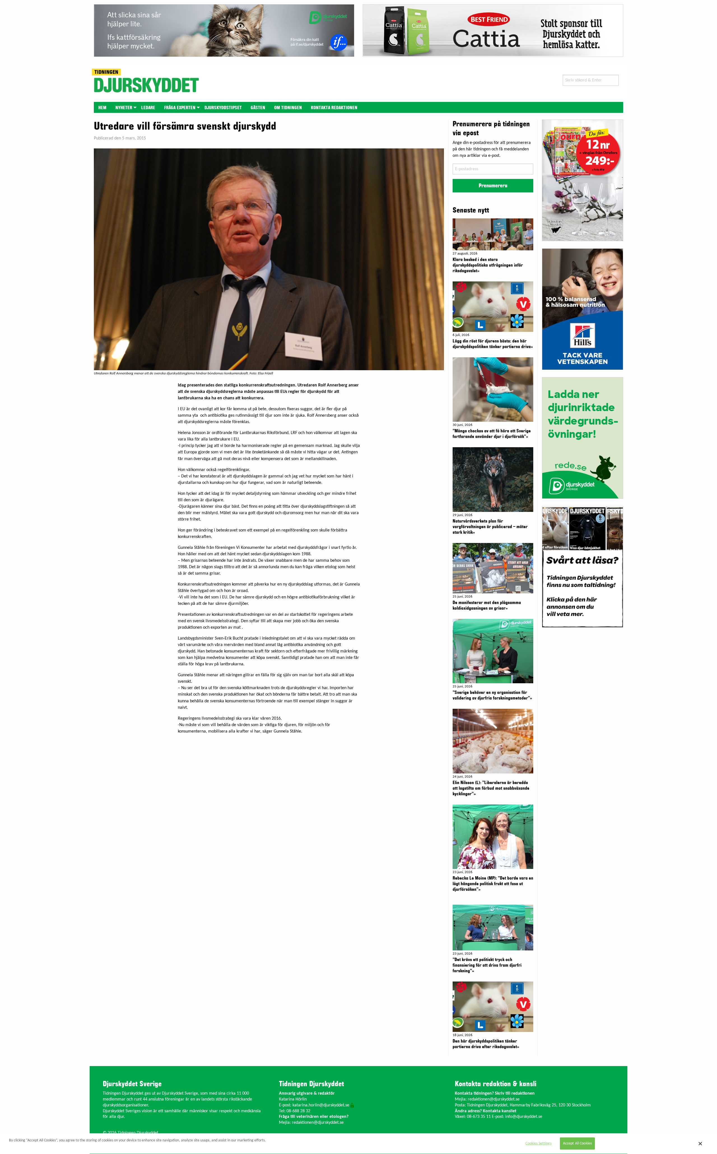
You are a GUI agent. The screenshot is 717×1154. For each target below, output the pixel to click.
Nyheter (123, 107)
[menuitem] (102, 107)
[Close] (700, 1143)
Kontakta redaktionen (334, 107)
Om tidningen (288, 107)
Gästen (258, 107)
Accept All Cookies (577, 1143)
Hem (102, 107)
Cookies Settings (538, 1143)
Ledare (148, 107)
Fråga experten (179, 107)
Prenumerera (493, 186)
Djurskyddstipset (223, 107)
